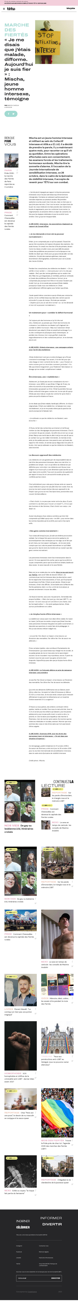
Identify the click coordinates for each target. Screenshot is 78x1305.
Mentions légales (44, 1252)
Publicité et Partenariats (46, 1258)
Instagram (19, 1246)
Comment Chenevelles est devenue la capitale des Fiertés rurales (19, 937)
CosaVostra (32, 1292)
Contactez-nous (43, 1246)
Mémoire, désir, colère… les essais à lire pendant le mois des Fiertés (55, 1001)
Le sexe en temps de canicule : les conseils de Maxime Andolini (55, 965)
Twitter (18, 1264)
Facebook (19, 1252)
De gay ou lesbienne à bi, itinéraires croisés (18, 828)
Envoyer (55, 1278)
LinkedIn (18, 1258)
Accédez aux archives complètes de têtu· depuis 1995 (25, 3)
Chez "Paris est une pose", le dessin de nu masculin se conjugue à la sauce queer (19, 1115)
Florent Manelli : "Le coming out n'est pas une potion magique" (18, 1012)
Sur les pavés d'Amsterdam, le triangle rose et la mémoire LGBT (55, 885)
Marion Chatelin (13, 105)
